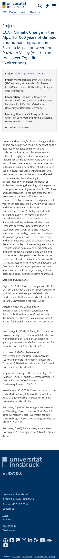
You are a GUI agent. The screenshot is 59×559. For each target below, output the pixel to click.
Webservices (27, 556)
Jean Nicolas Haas (34, 73)
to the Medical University (44, 556)
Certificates (8, 530)
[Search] (40, 5)
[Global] (46, 5)
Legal (5, 515)
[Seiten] (54, 5)
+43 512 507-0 (19, 504)
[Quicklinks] (47, 5)
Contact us (8, 508)
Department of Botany (24, 12)
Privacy (6, 519)
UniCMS (16, 556)
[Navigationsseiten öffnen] (5, 12)
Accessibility (9, 525)
